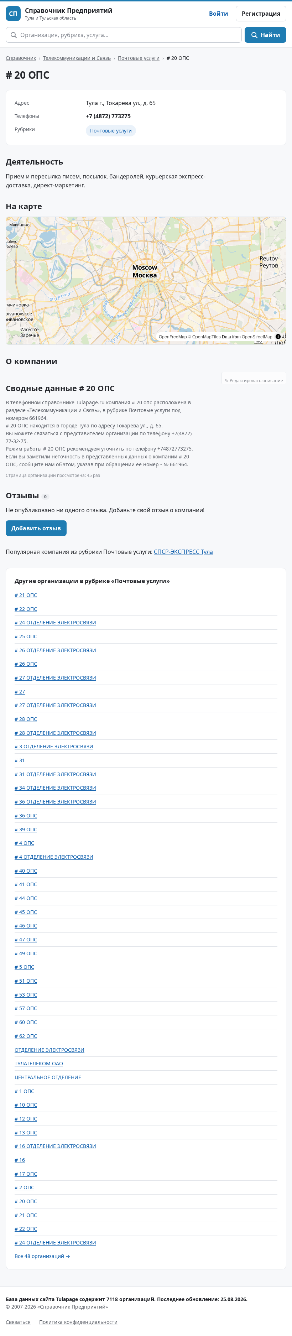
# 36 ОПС (26, 815)
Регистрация (261, 13)
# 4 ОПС (24, 842)
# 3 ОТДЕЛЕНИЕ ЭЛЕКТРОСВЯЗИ (54, 746)
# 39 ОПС (26, 829)
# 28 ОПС (26, 719)
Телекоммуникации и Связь (77, 57)
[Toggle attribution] (278, 336)
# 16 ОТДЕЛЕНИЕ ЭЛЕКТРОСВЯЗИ (55, 1146)
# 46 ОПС (26, 925)
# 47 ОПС (26, 939)
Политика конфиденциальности (78, 1322)
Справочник (21, 57)
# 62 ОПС (26, 1036)
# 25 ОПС (26, 636)
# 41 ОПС (26, 884)
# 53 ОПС (26, 994)
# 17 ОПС (26, 1173)
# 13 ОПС (26, 1132)
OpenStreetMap (257, 336)
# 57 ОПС (26, 1008)
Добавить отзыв (36, 528)
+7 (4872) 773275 (108, 116)
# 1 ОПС (24, 1091)
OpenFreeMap (173, 336)
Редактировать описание (254, 381)
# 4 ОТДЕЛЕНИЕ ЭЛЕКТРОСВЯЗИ (54, 856)
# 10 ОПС (26, 1104)
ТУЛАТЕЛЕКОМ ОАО (39, 1063)
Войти (218, 13)
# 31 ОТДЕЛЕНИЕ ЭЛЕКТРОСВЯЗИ (55, 774)
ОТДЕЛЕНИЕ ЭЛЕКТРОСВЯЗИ (49, 1049)
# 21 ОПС (26, 595)
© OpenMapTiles (204, 336)
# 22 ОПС (26, 608)
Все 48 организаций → (42, 1256)
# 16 (20, 1159)
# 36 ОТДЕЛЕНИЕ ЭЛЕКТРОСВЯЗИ (55, 801)
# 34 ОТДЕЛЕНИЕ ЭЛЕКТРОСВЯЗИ (55, 787)
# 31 (20, 760)
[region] (146, 280)
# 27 (20, 691)
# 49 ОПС (26, 953)
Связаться (18, 1322)
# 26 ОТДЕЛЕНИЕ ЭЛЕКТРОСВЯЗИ (55, 650)
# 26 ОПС (26, 663)
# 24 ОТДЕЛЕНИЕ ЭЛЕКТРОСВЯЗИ (55, 622)
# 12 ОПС (26, 1118)
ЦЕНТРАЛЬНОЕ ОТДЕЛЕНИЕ (48, 1077)
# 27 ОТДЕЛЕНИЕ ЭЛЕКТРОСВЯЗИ (55, 677)
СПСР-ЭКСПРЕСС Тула (183, 552)
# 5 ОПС (24, 966)
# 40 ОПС (26, 870)
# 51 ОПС (26, 980)
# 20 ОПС (26, 1201)
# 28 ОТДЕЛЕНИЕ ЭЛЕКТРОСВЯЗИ (55, 732)
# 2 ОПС (24, 1187)
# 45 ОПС (26, 912)
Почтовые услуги (139, 57)
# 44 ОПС (26, 898)
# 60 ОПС (26, 1022)
